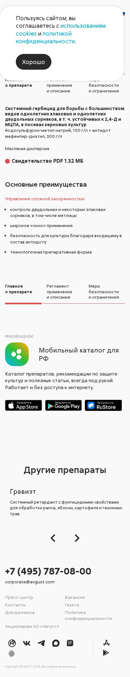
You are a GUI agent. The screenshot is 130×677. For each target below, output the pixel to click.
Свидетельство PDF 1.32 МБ (47, 161)
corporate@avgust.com (30, 581)
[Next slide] (75, 538)
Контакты (15, 604)
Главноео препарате (18, 82)
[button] (54, 538)
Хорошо (33, 61)
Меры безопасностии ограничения (104, 85)
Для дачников (20, 612)
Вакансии (75, 597)
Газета (72, 604)
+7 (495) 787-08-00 (48, 571)
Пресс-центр (19, 597)
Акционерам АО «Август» (32, 626)
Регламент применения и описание (59, 85)
